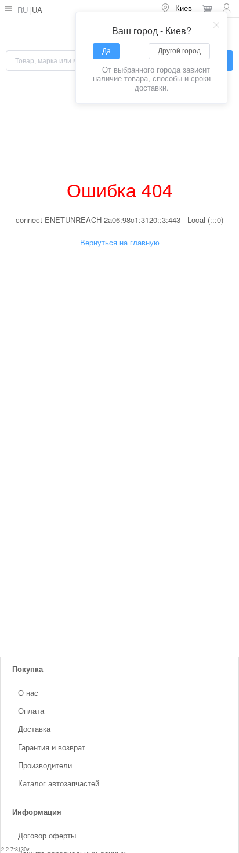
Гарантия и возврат (51, 747)
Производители (45, 765)
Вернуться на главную (120, 242)
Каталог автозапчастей (58, 783)
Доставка (34, 728)
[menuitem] (176, 8)
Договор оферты (47, 835)
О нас (28, 692)
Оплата (31, 710)
